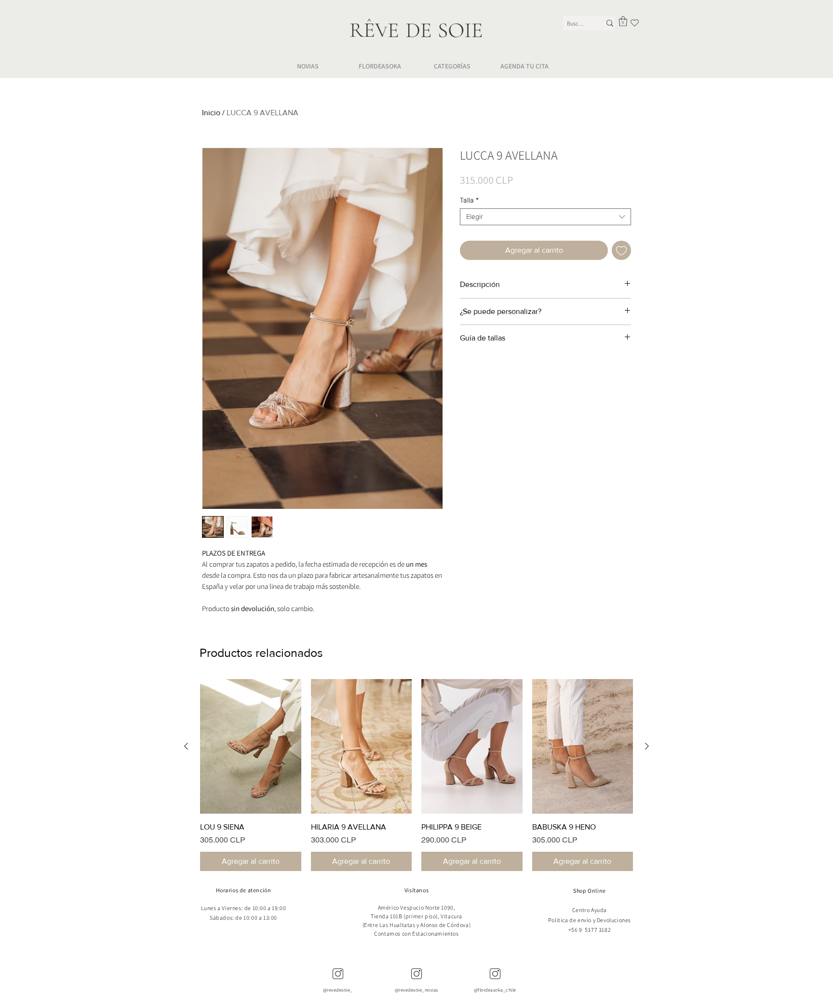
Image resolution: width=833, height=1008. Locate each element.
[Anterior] (186, 746)
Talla (469, 200)
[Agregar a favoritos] (621, 250)
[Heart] (634, 22)
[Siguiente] (647, 746)
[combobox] (545, 216)
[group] (416, 775)
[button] (623, 21)
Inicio (211, 113)
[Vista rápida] (250, 746)
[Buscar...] (610, 23)
